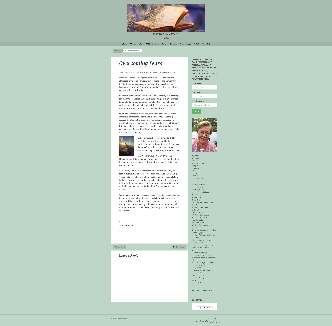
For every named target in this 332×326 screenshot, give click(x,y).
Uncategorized (156, 72)
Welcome (133, 44)
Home (117, 51)
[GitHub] (206, 321)
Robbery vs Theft (198, 265)
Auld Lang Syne (198, 233)
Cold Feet (195, 238)
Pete (181, 44)
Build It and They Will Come (203, 255)
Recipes (164, 44)
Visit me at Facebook (202, 291)
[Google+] (203, 321)
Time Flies (196, 200)
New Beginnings (198, 220)
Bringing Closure (198, 268)
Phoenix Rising (120, 247)
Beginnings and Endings (201, 240)
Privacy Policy (206, 44)
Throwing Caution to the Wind (204, 230)
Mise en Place (197, 197)
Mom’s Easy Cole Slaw (200, 217)
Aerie (194, 280)
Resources (173, 44)
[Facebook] (200, 321)
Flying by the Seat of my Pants (203, 270)
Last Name (196, 92)
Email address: (198, 101)
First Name (196, 83)
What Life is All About (200, 192)
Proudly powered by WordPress (119, 318)
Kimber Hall (196, 283)
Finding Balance (178, 247)
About (141, 44)
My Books (124, 44)
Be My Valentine (198, 190)
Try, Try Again (197, 195)
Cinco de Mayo (197, 187)
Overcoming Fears (199, 275)
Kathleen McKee (166, 34)
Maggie (188, 44)
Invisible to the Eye (199, 253)
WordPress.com (215, 322)
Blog (193, 285)
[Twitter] (196, 321)
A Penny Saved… (198, 243)
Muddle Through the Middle (203, 263)
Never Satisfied (198, 223)
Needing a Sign (198, 212)
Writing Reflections (152, 44)
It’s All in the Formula (200, 215)
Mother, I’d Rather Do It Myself (204, 235)
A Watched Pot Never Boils (202, 245)
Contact (196, 44)
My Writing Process (199, 185)
